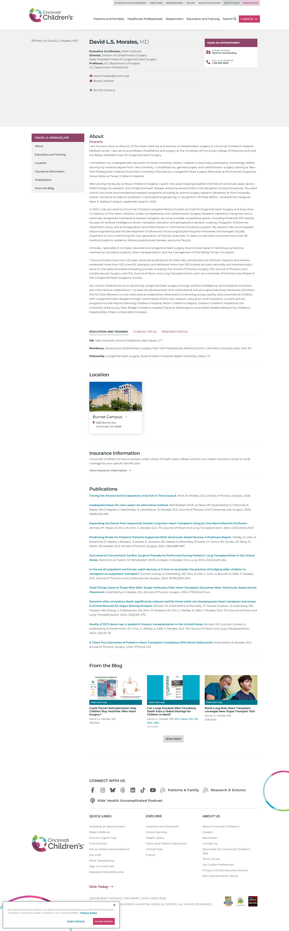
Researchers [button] (174, 19)
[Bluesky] (112, 790)
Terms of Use (211, 859)
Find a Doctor (98, 843)
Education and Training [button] (202, 19)
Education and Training (50, 154)
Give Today (98, 887)
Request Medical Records (106, 872)
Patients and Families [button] (108, 19)
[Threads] (122, 790)
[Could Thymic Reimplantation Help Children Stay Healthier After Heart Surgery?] (115, 687)
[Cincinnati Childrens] (58, 843)
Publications (43, 179)
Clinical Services (156, 832)
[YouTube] (153, 790)
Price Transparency (102, 860)
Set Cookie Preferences (218, 864)
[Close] (114, 905)
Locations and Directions (162, 826)
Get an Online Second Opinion (109, 849)
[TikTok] (142, 790)
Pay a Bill (95, 855)
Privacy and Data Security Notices (225, 870)
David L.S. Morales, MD (52, 137)
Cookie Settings (76, 921)
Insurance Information (50, 171)
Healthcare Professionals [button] (144, 19)
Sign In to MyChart (101, 866)
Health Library (155, 837)
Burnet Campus (104, 90)
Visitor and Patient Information (166, 843)
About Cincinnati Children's (221, 826)
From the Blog (44, 188)
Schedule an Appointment (130, 3)
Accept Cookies (104, 921)
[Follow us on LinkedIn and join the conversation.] (132, 790)
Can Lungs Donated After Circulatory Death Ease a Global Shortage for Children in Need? (171, 711)
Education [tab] (108, 331)
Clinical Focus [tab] (145, 331)
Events (150, 855)
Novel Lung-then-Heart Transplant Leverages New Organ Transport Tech (230, 710)
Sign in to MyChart (209, 3)
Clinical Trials (154, 849)
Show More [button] (173, 738)
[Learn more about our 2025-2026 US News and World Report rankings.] (228, 902)
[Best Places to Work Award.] (240, 902)
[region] (61, 914)
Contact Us (210, 843)
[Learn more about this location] (115, 396)
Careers (208, 832)
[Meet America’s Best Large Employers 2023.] (252, 902)
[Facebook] (92, 790)
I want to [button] (247, 19)
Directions (156, 3)
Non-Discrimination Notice (220, 876)
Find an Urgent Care (103, 837)
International (174, 3)
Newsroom (210, 837)
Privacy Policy (88, 913)
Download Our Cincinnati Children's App (226, 851)
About (39, 146)
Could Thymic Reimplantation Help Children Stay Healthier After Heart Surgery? (112, 711)
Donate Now (250, 3)
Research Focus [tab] (175, 331)
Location (40, 163)
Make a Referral (99, 832)
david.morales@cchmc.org (111, 75)
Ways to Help (232, 3)
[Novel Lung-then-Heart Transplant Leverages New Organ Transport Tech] (231, 687)
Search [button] (227, 19)
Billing (191, 3)
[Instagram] (102, 790)
